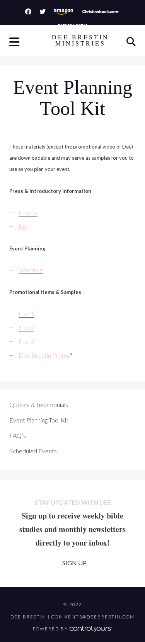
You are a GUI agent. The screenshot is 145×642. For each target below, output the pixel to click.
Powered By (51, 628)
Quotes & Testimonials (38, 404)
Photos (28, 212)
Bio (23, 226)
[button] (15, 42)
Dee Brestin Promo (44, 355)
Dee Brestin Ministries (80, 40)
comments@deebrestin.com (93, 616)
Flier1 (26, 313)
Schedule (31, 270)
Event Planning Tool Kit (38, 420)
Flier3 (26, 341)
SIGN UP (74, 562)
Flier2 (26, 327)
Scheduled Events (33, 450)
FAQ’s (17, 435)
